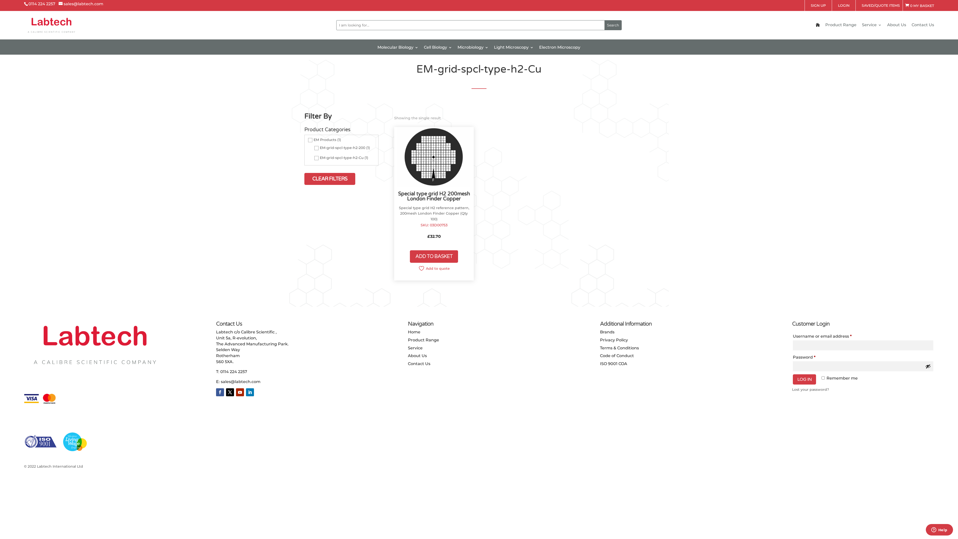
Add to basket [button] (434, 257)
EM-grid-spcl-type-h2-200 (342, 148)
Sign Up (818, 5)
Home (414, 332)
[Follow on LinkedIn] (250, 392)
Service (869, 25)
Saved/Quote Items (881, 5)
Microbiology (470, 48)
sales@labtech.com (240, 381)
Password (804, 357)
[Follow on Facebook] (220, 392)
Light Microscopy (511, 48)
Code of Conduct (617, 355)
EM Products (325, 139)
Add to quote (438, 268)
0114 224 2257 (233, 371)
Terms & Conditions (619, 348)
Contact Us (923, 25)
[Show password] (928, 366)
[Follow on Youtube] (240, 392)
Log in (804, 379)
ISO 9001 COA (613, 363)
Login (843, 5)
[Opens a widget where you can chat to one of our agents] (939, 530)
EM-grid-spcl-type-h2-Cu (341, 158)
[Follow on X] (230, 392)
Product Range (840, 25)
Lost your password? (810, 389)
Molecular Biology (395, 48)
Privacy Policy (614, 340)
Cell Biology (435, 48)
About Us (896, 25)
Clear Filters (329, 179)
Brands (607, 332)
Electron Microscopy (559, 48)
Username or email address (822, 336)
